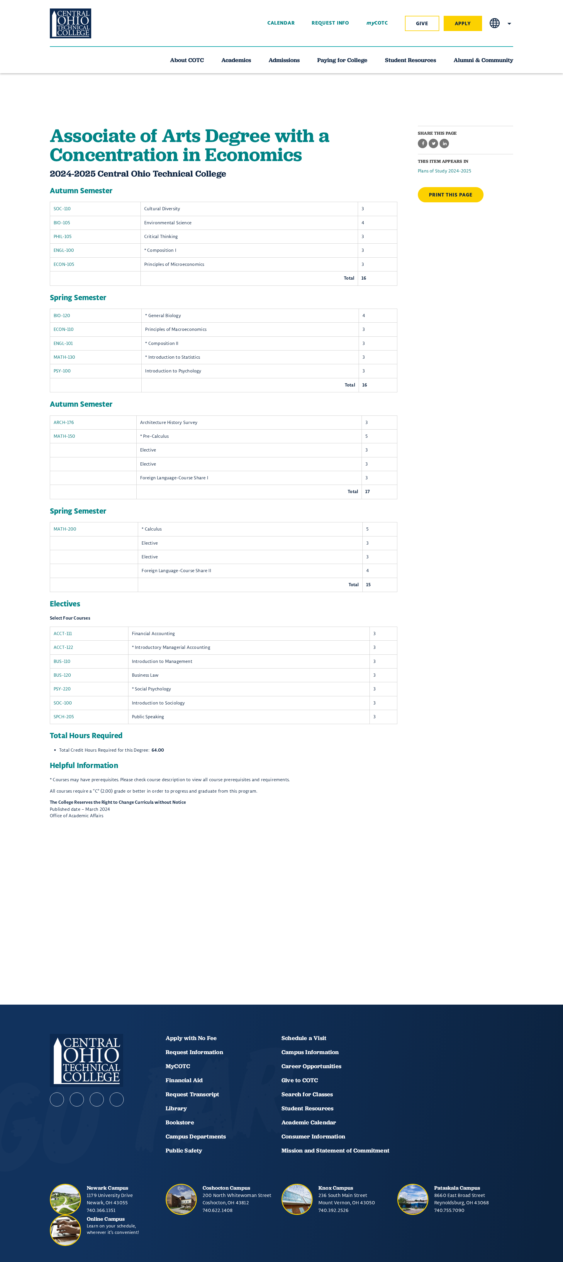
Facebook (57, 1099)
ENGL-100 (64, 250)
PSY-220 (62, 689)
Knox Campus (335, 1187)
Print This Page (450, 195)
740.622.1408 (218, 1210)
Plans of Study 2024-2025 (444, 171)
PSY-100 (62, 371)
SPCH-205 (64, 716)
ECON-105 (64, 264)
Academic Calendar (310, 1122)
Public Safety (184, 1150)
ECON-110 (64, 329)
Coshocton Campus (226, 1187)
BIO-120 (62, 315)
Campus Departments (196, 1136)
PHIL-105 (63, 236)
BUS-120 (62, 675)
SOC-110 (62, 208)
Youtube (77, 1099)
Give (422, 23)
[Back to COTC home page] (83, 23)
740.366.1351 (101, 1210)
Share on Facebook (422, 143)
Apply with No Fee (191, 1038)
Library (176, 1108)
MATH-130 (64, 357)
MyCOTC (178, 1066)
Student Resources (307, 1108)
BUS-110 (62, 661)
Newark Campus (107, 1187)
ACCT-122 (63, 647)
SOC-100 (63, 703)
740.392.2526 (333, 1210)
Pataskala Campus (457, 1187)
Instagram (97, 1099)
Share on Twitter (433, 143)
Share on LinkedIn (444, 143)
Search (509, 23)
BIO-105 (62, 222)
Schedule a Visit (304, 1038)
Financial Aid (184, 1080)
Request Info (330, 23)
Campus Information (310, 1052)
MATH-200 (65, 529)
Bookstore (180, 1122)
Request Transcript (192, 1094)
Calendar (281, 23)
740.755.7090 (449, 1210)
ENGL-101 (63, 343)
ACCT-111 (63, 633)
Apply (463, 23)
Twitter (117, 1099)
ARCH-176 (64, 422)
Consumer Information (313, 1136)
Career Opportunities (311, 1066)
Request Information (194, 1052)
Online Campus (106, 1218)
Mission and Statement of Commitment (335, 1150)
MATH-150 (64, 436)
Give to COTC (300, 1080)
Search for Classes (307, 1094)
